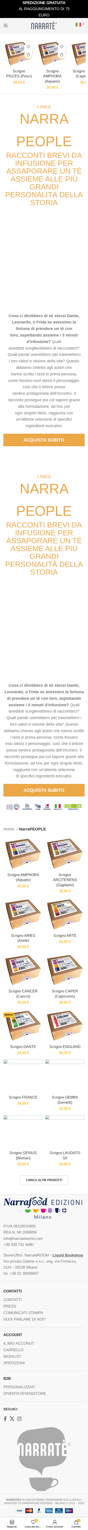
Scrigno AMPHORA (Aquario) (52, 76)
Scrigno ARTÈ (64, 935)
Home (9, 829)
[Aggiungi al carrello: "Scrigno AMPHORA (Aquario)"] (62, 54)
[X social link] (12, 1418)
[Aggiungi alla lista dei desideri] (28, 47)
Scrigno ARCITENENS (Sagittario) (65, 880)
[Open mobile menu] (5, 25)
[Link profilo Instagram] (19, 1418)
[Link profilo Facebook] (5, 1418)
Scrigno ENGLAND (65, 1047)
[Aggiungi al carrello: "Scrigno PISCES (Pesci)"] (28, 54)
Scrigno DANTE (23, 1047)
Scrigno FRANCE (23, 1097)
